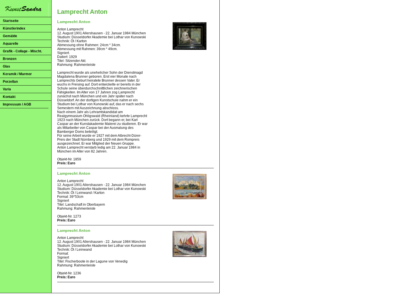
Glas (6, 66)
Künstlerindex (14, 28)
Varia (7, 89)
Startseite (11, 21)
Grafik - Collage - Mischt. (22, 51)
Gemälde (10, 36)
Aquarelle (10, 44)
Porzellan (10, 82)
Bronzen (9, 59)
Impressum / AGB (17, 104)
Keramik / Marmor (17, 74)
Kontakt (9, 97)
